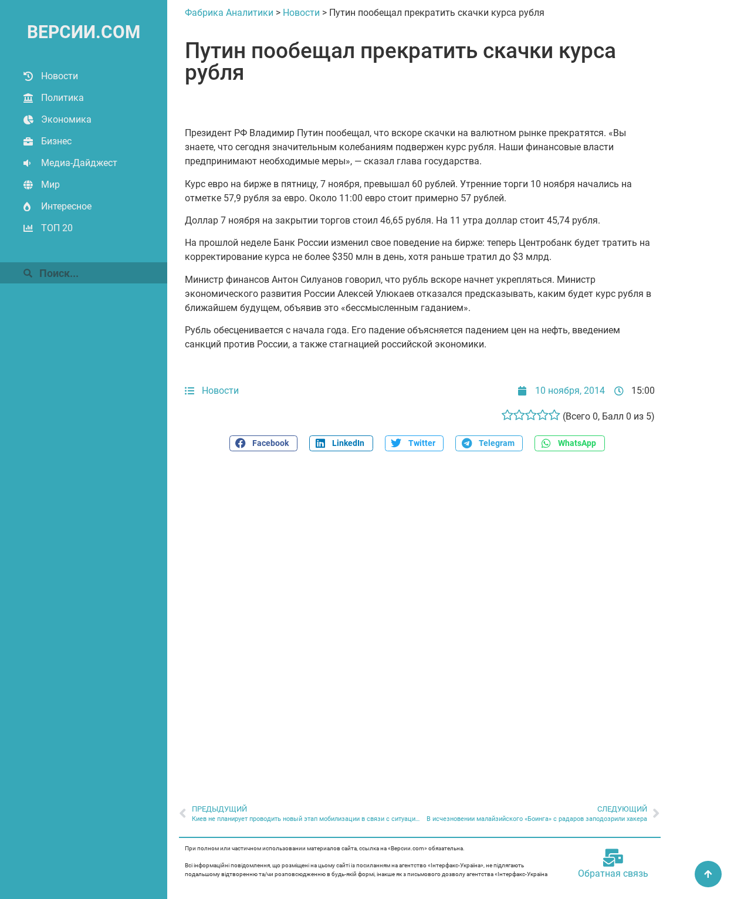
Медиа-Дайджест (79, 162)
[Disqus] (420, 621)
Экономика (66, 119)
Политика (62, 97)
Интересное (66, 206)
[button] (263, 443)
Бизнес (56, 141)
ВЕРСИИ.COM (83, 32)
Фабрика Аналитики (229, 12)
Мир (50, 184)
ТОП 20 (57, 228)
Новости (59, 76)
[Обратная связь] (613, 858)
